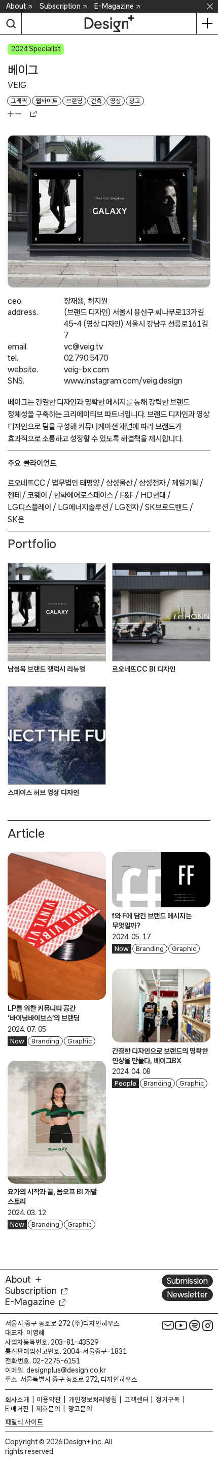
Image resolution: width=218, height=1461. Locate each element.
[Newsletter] (167, 1325)
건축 (96, 101)
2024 (19, 48)
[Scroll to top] (207, 1396)
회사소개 (17, 1399)
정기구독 (168, 1399)
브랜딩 (74, 101)
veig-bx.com (86, 369)
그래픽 (19, 101)
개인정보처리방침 (92, 1399)
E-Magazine (114, 6)
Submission (187, 1281)
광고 (134, 101)
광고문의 (80, 1408)
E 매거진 (17, 1408)
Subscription (60, 6)
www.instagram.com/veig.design (123, 380)
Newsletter (187, 1294)
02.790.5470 (86, 358)
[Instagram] (207, 1325)
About (16, 6)
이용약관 (49, 1399)
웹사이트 (46, 101)
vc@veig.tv (83, 346)
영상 (115, 101)
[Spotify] (194, 1325)
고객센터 (136, 1399)
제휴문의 (48, 1408)
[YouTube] (181, 1325)
